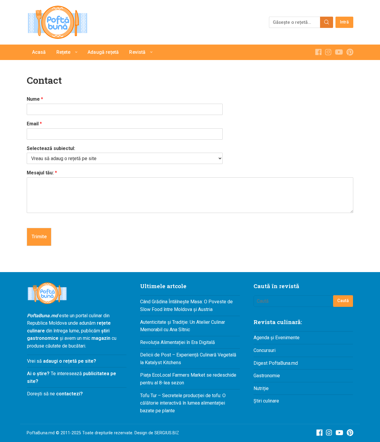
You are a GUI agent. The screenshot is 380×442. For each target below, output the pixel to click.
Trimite (39, 236)
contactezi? (69, 394)
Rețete (63, 52)
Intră (344, 22)
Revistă (137, 52)
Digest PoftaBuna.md (276, 363)
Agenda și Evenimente (277, 337)
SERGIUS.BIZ (166, 432)
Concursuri (265, 350)
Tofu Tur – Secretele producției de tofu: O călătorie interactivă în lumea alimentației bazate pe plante (183, 403)
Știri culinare (266, 401)
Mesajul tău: (42, 173)
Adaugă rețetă (103, 52)
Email (34, 124)
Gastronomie (267, 375)
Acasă (39, 52)
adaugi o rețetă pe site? (69, 361)
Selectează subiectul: (51, 148)
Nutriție (261, 388)
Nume (35, 99)
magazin (100, 338)
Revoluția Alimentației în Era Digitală (177, 342)
